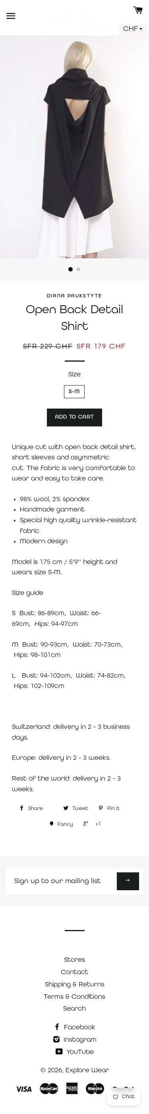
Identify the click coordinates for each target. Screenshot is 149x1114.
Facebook (78, 1027)
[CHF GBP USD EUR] (133, 29)
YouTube (79, 1052)
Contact (74, 972)
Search (74, 1009)
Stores (74, 960)
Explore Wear (87, 1070)
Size (74, 374)
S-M (74, 391)
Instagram (79, 1040)
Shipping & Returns (74, 984)
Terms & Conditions (74, 997)
